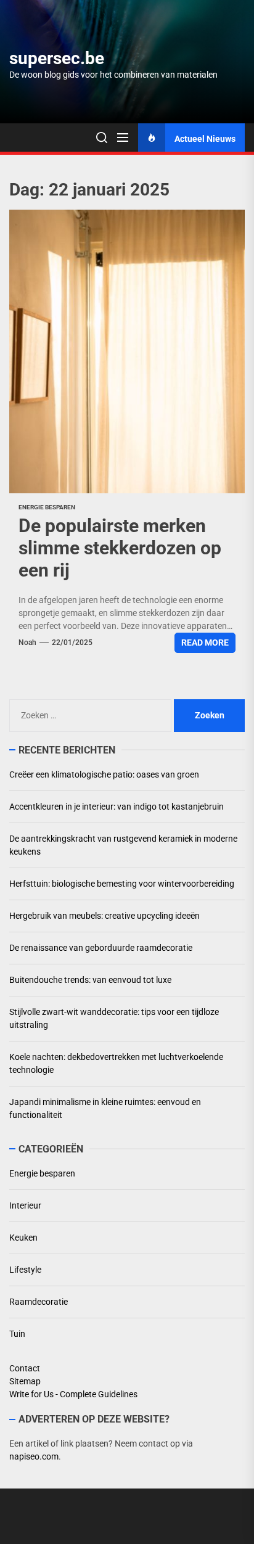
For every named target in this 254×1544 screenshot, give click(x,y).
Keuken (23, 1237)
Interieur (25, 1205)
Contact (24, 1368)
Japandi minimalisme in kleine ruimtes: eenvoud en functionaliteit (105, 1108)
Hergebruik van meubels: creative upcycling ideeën (104, 916)
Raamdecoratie (38, 1302)
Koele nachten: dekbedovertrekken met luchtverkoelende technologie (116, 1063)
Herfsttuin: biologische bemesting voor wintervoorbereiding (121, 884)
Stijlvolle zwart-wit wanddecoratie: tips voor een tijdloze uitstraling (114, 1018)
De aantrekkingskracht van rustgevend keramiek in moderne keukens (123, 845)
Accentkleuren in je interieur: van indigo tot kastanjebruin (116, 806)
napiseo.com (34, 1456)
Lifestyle (25, 1270)
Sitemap (25, 1381)
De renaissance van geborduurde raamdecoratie (100, 948)
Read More (205, 642)
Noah (27, 642)
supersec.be (56, 58)
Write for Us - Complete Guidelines (73, 1394)
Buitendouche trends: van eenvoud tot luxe (90, 980)
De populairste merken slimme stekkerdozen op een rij (119, 548)
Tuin (17, 1334)
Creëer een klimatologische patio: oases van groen (104, 774)
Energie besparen (46, 507)
